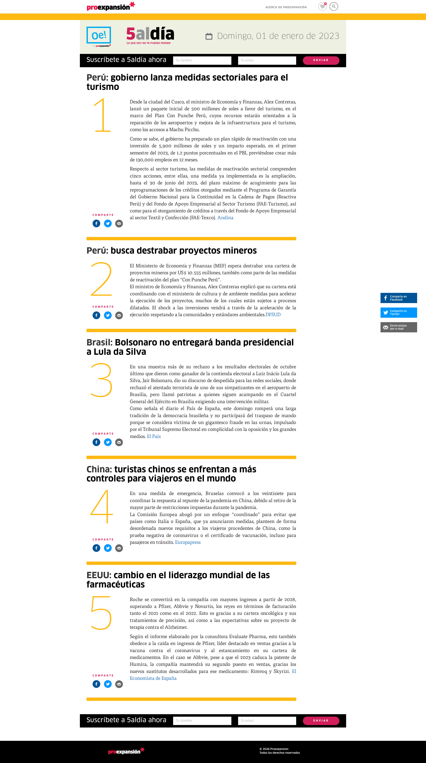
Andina (225, 217)
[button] (119, 223)
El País (154, 436)
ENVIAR (321, 60)
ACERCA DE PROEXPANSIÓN (286, 7)
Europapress (188, 541)
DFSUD (273, 314)
